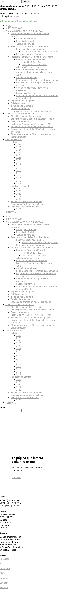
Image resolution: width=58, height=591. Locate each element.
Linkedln (4, 582)
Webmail (4, 587)
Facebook (4, 559)
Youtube (4, 578)
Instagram (5, 568)
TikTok (3, 573)
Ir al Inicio (16, 477)
